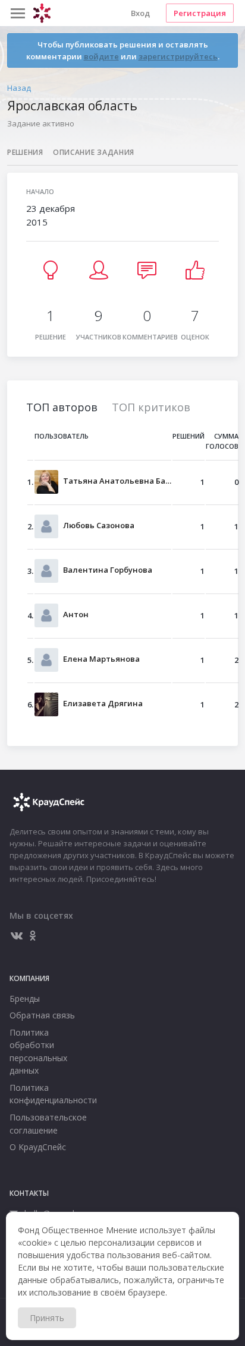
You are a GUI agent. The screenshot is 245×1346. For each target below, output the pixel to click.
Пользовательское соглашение (43, 1124)
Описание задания (93, 152)
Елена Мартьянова (101, 658)
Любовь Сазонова (98, 525)
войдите (101, 56)
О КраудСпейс (38, 1147)
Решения (25, 152)
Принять (47, 1317)
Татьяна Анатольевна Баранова (117, 480)
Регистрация (200, 13)
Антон (76, 614)
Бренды (25, 998)
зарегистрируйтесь (178, 56)
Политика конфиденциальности (43, 1094)
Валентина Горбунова (107, 569)
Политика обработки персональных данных (38, 1052)
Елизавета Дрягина (103, 703)
